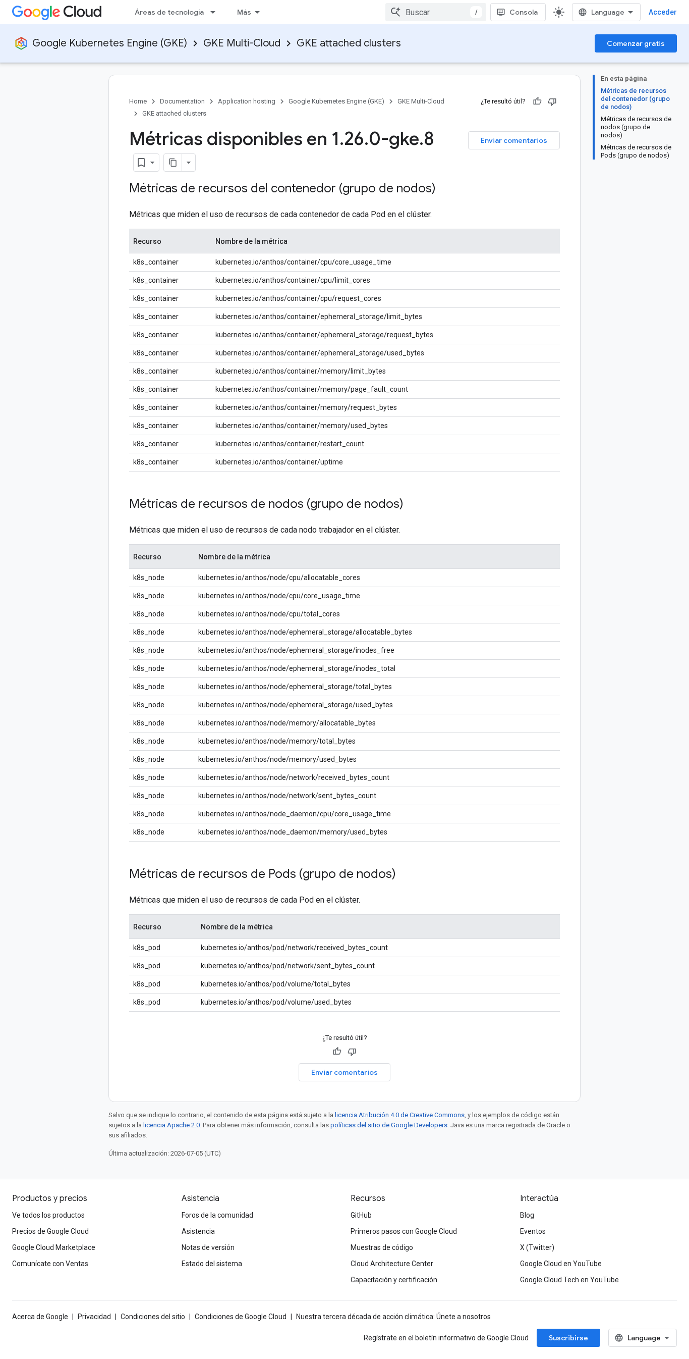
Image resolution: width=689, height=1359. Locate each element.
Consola (523, 12)
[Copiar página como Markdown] (173, 162)
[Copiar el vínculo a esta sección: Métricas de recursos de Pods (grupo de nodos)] (406, 875)
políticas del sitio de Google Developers (388, 1125)
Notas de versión (208, 1247)
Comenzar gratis (636, 43)
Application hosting (246, 101)
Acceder (663, 12)
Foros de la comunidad (217, 1215)
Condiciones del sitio (153, 1317)
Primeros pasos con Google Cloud (404, 1231)
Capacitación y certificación (394, 1280)
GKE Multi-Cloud (241, 43)
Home (138, 101)
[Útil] (537, 101)
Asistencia (198, 1231)
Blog (527, 1215)
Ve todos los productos (48, 1215)
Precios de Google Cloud (50, 1231)
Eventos (533, 1231)
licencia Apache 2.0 (171, 1125)
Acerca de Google (40, 1317)
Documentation (182, 101)
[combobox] (435, 12)
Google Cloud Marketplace (53, 1247)
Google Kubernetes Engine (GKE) (109, 43)
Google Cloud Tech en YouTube (569, 1280)
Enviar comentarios (514, 140)
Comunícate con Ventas (50, 1264)
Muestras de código (382, 1247)
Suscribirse (568, 1337)
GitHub (361, 1215)
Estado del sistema (212, 1264)
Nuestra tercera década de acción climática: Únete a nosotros (393, 1317)
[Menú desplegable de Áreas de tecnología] (216, 12)
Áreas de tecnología (169, 12)
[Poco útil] (552, 101)
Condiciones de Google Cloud (240, 1317)
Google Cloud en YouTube (561, 1264)
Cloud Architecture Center (392, 1264)
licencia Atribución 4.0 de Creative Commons (400, 1115)
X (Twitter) (537, 1247)
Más (244, 12)
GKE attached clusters (349, 43)
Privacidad (94, 1317)
